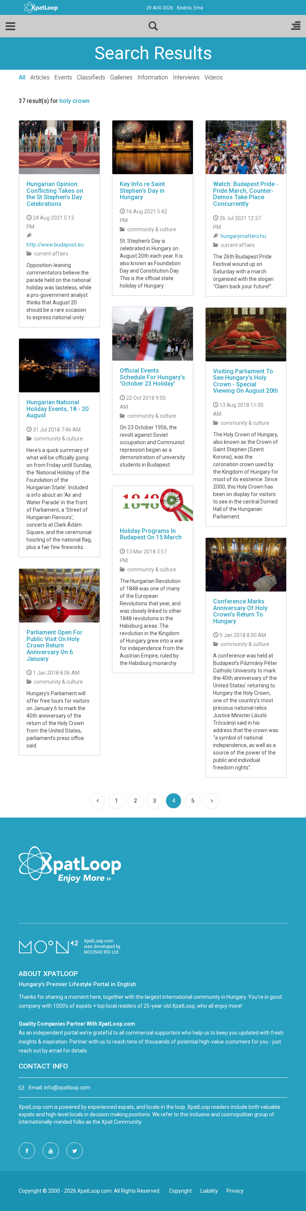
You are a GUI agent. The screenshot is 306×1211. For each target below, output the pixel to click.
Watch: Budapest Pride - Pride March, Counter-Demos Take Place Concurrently (245, 194)
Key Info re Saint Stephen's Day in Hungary (142, 191)
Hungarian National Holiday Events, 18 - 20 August (57, 409)
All (22, 77)
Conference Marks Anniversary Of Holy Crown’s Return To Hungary (240, 611)
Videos (213, 77)
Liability (209, 1191)
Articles (40, 77)
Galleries (121, 77)
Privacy (235, 1191)
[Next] (211, 800)
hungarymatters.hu (243, 236)
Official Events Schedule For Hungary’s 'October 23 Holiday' (152, 377)
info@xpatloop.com (67, 1088)
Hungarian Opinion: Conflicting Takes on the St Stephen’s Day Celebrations (54, 194)
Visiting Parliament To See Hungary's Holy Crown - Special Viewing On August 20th (245, 381)
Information (152, 77)
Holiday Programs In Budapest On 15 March (151, 534)
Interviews (186, 77)
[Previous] (97, 800)
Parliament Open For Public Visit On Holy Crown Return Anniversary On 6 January (54, 645)
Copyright (180, 1191)
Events (63, 77)
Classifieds (91, 77)
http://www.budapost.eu (55, 245)
